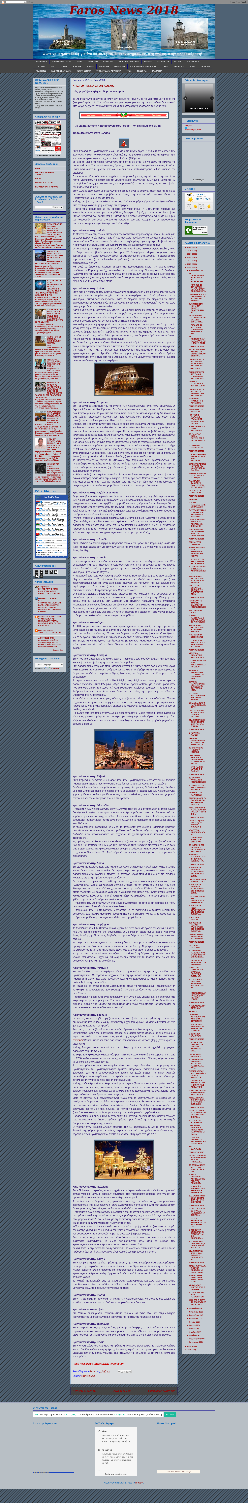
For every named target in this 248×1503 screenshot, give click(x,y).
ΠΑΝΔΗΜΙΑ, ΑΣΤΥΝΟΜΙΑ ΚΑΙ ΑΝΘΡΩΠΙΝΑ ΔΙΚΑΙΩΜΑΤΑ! (197, 1018)
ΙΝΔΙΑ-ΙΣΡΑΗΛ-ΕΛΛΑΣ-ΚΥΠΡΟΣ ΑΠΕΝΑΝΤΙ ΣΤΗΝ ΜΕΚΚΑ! (54, 363)
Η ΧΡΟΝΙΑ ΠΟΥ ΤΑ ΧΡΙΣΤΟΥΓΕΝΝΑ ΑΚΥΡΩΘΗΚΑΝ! (196, 561)
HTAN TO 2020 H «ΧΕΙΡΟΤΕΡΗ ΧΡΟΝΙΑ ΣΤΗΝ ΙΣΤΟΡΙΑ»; (196, 1279)
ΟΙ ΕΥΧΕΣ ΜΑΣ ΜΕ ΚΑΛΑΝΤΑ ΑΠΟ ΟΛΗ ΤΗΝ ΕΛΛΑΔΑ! (196, 713)
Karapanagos (43, 587)
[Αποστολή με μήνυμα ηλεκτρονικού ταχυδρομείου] (119, 1371)
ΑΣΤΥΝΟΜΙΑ (93, 62)
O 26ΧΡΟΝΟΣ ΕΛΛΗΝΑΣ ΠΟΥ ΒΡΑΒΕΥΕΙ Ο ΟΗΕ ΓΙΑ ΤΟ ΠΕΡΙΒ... (197, 1140)
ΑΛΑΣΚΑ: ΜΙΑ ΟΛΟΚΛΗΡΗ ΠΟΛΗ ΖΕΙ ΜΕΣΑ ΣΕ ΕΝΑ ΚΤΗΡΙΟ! (197, 484)
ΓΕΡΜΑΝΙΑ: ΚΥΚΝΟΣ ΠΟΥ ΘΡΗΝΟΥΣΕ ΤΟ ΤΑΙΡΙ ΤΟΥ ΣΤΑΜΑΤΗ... (197, 297)
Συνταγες (170, 1471)
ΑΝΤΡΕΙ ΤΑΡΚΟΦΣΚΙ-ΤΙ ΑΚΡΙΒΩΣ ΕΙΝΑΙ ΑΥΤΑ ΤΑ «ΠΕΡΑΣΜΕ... (197, 1159)
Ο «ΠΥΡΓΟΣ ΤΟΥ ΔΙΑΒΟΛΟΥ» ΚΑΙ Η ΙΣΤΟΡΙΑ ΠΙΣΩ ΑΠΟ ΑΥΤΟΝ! (197, 1084)
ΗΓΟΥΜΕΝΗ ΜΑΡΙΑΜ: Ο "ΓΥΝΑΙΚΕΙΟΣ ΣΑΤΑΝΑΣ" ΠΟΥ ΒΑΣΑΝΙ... (196, 419)
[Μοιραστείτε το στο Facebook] (127, 1371)
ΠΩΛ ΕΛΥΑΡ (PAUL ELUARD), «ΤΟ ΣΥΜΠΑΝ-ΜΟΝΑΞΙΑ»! (196, 824)
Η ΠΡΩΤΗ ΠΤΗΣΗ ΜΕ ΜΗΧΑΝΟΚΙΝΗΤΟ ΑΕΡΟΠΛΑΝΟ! (197, 1092)
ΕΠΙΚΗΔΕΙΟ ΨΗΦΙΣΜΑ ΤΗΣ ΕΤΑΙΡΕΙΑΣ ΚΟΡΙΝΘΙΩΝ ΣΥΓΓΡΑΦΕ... (196, 972)
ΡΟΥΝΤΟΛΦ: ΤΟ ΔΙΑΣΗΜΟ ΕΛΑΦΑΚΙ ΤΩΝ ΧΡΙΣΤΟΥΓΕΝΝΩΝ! (197, 604)
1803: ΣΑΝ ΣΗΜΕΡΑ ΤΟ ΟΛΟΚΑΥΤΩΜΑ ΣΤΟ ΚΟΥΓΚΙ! (197, 1302)
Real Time (50, 557)
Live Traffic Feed (51, 497)
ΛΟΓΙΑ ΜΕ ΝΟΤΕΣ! (196, 346)
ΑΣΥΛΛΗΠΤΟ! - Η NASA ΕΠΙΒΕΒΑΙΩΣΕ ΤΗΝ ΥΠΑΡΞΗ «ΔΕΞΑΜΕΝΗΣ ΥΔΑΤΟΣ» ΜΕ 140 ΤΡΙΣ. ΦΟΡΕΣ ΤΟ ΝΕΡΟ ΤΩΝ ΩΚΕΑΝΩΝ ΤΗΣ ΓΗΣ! (49, 288)
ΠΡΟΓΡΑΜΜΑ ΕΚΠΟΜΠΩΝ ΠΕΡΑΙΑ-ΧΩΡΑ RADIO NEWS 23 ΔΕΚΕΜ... (197, 759)
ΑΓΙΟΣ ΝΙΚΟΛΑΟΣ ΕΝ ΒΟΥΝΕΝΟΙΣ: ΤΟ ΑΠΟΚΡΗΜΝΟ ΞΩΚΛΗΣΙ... (197, 801)
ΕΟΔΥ (37, 169)
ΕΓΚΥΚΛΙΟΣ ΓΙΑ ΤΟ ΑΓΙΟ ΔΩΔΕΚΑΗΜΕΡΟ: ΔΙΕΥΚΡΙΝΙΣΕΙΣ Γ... (197, 899)
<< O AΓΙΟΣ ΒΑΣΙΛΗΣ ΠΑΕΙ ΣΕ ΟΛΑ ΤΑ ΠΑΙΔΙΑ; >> (197, 476)
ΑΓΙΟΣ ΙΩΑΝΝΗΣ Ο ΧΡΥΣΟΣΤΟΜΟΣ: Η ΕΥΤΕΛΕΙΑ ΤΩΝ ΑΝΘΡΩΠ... (197, 579)
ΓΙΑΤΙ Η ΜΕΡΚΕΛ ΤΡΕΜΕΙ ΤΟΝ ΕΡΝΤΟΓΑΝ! (195, 840)
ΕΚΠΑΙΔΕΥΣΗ (163, 62)
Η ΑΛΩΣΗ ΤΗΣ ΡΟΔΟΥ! (194, 918)
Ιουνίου (192, 1325)
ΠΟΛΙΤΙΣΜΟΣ (41, 71)
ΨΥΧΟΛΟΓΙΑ (157, 71)
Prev (185, 98)
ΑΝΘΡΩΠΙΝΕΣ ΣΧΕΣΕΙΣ (61, 62)
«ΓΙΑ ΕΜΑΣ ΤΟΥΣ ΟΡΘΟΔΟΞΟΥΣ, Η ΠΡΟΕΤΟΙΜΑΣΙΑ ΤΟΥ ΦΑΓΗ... (197, 1245)
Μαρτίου (192, 1335)
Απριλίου (193, 1332)
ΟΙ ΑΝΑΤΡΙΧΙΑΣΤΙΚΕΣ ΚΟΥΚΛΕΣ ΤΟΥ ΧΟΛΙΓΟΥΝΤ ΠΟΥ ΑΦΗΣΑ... (197, 467)
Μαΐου (191, 1329)
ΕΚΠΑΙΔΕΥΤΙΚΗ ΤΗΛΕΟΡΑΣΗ (47, 187)
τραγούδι (78, 1040)
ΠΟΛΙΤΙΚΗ (206, 66)
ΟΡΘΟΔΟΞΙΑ (119, 66)
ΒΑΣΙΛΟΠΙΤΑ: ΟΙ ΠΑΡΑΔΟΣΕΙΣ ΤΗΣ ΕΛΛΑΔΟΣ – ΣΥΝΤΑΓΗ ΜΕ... (197, 319)
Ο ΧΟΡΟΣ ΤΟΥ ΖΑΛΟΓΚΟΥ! (195, 1035)
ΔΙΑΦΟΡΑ (148, 62)
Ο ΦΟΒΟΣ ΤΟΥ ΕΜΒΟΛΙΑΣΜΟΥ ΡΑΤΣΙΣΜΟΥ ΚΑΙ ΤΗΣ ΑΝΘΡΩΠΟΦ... (196, 1234)
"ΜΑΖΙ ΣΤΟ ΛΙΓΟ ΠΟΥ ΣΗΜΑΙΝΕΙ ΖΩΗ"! (197, 880)
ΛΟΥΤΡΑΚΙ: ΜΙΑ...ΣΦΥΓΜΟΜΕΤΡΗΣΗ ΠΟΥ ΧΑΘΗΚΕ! (197, 697)
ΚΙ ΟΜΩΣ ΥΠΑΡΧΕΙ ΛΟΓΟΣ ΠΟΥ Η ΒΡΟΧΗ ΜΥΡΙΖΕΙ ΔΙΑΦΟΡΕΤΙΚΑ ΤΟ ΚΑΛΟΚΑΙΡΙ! (50, 591)
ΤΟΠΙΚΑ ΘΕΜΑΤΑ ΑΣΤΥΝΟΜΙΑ (108, 71)
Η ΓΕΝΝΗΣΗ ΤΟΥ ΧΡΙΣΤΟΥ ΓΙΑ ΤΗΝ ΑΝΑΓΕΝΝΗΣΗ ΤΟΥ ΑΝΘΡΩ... (197, 643)
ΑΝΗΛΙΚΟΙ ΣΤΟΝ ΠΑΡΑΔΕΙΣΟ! (195, 794)
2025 (189, 251)
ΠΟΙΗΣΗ (193, 66)
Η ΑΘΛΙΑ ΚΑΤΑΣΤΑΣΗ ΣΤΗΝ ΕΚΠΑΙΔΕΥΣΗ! (197, 505)
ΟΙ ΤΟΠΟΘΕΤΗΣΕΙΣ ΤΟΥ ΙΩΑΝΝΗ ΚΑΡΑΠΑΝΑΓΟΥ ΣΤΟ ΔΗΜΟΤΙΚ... (197, 362)
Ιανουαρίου (193, 1342)
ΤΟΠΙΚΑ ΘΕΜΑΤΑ (84, 71)
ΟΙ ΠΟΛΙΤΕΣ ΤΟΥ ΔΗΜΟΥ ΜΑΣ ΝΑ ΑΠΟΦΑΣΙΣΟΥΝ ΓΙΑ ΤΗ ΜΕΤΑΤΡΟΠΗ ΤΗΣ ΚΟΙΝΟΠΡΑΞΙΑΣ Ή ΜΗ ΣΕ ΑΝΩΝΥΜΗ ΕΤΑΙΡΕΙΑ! (49, 257)
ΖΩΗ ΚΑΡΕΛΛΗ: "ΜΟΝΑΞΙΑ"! (195, 543)
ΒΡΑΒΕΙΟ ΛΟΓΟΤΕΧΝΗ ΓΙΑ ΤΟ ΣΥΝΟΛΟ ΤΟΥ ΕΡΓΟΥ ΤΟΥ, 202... (197, 741)
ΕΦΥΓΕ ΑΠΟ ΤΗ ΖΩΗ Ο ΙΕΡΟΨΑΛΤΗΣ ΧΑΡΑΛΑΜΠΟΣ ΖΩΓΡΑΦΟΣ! (197, 513)
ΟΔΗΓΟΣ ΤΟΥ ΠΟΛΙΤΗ (44, 183)
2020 (189, 268)
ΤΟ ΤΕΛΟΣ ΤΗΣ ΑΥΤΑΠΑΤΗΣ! (195, 1121)
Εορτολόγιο (198, 180)
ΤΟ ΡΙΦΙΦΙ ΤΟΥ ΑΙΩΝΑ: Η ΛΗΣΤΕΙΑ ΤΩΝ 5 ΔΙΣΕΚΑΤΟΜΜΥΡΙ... (197, 438)
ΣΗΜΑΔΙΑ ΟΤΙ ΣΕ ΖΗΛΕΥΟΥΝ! (196, 411)
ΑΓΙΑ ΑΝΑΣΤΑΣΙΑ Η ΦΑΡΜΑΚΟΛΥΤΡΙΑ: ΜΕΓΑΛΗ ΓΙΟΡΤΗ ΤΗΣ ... (197, 811)
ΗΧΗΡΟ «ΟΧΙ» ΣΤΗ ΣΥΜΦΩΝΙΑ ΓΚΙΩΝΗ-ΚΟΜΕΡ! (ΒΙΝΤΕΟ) (54, 340)
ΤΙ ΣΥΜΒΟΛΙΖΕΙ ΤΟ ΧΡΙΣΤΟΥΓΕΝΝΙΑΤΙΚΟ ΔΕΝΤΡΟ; (197, 787)
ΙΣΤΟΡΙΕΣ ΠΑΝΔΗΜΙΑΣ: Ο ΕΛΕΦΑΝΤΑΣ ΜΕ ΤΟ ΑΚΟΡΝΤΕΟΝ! (197, 619)
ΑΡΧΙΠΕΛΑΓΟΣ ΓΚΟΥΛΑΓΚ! (195, 492)
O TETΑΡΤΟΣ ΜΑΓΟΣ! (194, 734)
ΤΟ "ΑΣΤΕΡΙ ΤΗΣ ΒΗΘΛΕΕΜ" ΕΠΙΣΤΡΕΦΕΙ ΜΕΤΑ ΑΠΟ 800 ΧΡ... (196, 983)
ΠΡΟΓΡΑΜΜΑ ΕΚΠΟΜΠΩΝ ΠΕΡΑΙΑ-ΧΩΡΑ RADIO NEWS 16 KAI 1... (197, 1130)
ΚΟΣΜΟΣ (90, 66)
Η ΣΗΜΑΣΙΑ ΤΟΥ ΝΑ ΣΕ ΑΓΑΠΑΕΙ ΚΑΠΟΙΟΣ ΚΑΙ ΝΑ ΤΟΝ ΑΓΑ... (197, 1212)
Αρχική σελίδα (122, 1390)
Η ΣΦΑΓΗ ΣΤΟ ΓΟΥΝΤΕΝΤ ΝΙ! (196, 447)
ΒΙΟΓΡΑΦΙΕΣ (108, 62)
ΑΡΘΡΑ (79, 62)
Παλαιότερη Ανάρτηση (161, 1390)
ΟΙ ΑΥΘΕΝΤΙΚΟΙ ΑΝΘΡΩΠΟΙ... (195, 1055)
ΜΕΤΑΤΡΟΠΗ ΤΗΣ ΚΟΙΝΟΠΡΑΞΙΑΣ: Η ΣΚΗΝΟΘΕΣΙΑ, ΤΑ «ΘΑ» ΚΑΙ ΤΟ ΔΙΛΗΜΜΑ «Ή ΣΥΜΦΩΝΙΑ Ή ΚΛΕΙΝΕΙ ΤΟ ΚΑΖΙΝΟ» (48, 418)
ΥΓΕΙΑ (128, 71)
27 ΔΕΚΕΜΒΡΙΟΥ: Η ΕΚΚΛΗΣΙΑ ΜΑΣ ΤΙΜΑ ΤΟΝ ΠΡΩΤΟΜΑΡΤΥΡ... (197, 532)
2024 (189, 254)
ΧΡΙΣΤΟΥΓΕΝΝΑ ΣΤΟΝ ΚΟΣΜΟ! (196, 636)
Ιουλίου (192, 1322)
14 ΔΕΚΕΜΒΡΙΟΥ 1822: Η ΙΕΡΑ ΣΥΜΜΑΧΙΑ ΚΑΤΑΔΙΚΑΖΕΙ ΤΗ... (196, 1255)
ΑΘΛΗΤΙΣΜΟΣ (41, 62)
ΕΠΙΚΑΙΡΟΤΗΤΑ (193, 62)
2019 (189, 1346)
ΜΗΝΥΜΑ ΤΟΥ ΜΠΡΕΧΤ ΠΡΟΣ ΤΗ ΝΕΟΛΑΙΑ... (197, 1287)
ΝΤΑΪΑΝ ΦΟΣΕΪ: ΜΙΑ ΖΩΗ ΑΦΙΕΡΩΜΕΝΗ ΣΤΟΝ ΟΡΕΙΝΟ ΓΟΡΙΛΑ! (197, 552)
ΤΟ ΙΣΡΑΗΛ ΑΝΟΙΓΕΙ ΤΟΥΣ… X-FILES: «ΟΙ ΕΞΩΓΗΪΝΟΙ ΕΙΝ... (197, 1168)
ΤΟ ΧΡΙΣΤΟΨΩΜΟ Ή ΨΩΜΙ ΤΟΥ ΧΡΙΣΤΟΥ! (197, 750)
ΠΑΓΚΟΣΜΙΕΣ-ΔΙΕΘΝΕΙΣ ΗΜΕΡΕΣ (143, 66)
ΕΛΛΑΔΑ (177, 62)
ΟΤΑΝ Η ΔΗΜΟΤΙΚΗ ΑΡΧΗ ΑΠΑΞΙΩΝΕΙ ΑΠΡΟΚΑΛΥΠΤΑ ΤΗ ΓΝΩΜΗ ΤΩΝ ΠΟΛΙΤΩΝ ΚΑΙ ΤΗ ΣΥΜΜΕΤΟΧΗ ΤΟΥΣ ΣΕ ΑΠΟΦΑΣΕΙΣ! (49, 316)
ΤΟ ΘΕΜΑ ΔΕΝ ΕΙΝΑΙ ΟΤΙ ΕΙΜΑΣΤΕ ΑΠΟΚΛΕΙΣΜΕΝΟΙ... (197, 570)
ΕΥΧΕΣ (53, 66)
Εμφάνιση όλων (58, 650)
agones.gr (170, 1414)
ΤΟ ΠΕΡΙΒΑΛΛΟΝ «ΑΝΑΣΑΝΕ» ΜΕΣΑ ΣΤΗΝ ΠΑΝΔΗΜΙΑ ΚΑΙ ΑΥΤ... (196, 1064)
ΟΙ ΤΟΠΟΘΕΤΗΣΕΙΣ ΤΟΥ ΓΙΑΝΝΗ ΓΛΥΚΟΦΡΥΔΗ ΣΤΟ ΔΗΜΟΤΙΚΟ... (197, 375)
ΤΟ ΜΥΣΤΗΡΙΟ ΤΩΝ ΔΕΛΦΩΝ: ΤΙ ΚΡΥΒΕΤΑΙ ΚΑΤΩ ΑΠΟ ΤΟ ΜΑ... (197, 848)
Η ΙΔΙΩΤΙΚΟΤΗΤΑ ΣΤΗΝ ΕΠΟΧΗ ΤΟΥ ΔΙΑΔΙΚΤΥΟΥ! (197, 962)
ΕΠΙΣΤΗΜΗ (40, 66)
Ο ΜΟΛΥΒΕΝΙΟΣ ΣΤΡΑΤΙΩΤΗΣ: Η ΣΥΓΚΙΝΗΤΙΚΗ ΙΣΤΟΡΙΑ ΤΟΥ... (196, 1027)
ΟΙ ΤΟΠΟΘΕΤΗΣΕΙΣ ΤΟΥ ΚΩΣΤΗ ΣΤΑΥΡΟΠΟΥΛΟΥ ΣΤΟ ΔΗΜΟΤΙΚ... (197, 392)
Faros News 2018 (59, 504)
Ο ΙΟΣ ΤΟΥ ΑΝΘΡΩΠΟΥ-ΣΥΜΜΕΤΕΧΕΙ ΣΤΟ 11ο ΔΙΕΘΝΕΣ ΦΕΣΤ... (197, 1222)
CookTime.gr (186, 1471)
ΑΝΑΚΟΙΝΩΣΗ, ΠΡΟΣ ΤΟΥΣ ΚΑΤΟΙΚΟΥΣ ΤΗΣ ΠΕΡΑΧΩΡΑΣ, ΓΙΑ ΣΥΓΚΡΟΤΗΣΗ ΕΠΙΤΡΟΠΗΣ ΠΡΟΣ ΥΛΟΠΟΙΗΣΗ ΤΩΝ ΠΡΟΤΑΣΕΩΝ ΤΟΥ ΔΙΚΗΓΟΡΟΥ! (48, 390)
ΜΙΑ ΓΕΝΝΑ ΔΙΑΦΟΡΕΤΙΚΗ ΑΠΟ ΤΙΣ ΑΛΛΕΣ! (197, 655)
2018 (189, 1350)
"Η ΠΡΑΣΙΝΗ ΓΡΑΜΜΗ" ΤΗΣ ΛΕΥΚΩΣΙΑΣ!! (196, 401)
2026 (189, 247)
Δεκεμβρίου (194, 270)
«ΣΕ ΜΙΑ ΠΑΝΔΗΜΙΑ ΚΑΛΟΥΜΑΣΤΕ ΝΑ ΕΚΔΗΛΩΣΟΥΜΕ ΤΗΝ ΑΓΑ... (197, 1114)
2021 (189, 264)
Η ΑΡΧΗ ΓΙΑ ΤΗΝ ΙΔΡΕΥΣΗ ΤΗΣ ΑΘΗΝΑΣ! (196, 769)
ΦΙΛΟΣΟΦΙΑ (142, 71)
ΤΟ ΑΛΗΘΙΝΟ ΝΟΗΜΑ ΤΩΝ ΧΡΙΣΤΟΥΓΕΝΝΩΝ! (197, 780)
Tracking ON (59, 557)
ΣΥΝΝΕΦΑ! (193, 499)
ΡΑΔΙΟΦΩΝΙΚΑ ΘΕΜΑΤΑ (61, 71)
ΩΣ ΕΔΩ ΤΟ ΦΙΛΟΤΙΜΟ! (194, 946)
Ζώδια (107, 1474)
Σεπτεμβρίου (194, 1315)
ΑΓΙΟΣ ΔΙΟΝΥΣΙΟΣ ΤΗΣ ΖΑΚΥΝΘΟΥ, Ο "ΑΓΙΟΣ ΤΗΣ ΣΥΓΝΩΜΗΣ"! (197, 1101)
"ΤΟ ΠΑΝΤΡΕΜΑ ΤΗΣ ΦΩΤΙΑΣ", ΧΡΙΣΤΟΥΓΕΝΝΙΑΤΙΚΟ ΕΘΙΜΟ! (197, 664)
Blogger (139, 1482)
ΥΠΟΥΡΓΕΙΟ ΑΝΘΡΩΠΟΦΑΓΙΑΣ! (197, 832)
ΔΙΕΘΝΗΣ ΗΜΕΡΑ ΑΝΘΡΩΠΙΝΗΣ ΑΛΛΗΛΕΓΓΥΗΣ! (196, 937)
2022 (189, 261)
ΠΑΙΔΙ (165, 66)
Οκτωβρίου (193, 1312)
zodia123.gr (122, 1474)
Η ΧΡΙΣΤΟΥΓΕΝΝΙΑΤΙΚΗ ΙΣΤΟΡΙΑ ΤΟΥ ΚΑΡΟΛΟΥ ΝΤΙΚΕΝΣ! (197, 995)
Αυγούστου (194, 1319)
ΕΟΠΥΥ (38, 179)
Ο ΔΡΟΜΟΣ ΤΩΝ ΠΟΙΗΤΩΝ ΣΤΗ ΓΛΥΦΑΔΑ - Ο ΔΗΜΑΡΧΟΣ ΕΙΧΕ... (196, 1047)
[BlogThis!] (122, 1371)
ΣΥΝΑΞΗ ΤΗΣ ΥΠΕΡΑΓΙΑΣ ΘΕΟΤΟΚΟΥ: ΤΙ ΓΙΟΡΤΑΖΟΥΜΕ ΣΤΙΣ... (196, 590)
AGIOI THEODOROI (46, 638)
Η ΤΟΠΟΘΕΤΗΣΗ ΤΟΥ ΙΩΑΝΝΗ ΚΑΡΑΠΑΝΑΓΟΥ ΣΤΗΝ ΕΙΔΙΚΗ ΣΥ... (197, 288)
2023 (189, 257)
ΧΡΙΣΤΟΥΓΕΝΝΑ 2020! (195, 611)
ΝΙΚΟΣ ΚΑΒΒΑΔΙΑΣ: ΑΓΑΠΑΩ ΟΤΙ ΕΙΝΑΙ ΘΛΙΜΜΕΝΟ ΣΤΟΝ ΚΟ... (197, 353)
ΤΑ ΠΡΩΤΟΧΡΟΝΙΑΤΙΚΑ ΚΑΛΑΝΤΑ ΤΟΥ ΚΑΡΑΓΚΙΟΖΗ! (197, 277)
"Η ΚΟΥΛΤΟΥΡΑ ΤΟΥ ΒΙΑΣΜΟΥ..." (197, 1007)
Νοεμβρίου (193, 1308)
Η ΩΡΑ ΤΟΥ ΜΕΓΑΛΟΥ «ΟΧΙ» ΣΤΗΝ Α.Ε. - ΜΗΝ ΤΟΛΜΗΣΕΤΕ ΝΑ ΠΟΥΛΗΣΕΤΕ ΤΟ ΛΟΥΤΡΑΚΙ (54, 444)
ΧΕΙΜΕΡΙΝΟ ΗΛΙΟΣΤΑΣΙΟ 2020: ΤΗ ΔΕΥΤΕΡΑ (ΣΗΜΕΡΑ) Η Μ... (197, 858)
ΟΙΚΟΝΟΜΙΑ (104, 66)
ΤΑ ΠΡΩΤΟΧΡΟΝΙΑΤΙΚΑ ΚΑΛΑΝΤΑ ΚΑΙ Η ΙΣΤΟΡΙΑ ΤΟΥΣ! (197, 340)
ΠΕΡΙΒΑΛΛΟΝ (178, 66)
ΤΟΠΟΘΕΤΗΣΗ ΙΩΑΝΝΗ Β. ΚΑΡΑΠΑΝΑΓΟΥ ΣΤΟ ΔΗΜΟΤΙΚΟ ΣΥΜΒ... (197, 872)
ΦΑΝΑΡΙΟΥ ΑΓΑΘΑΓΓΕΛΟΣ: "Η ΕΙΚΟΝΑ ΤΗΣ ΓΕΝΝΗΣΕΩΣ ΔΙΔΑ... (196, 674)
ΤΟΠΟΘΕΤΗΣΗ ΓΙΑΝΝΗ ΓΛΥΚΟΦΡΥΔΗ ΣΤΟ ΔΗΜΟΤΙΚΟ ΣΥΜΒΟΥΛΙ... (196, 927)
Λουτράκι (188, 126)
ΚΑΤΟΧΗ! (193, 1011)
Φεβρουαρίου (194, 1339)
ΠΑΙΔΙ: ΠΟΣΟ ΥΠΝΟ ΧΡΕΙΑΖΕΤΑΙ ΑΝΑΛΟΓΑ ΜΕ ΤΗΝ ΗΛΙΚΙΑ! (197, 523)
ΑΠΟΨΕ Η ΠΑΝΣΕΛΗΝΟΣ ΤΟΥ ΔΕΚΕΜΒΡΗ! (197, 384)
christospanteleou (45, 631)
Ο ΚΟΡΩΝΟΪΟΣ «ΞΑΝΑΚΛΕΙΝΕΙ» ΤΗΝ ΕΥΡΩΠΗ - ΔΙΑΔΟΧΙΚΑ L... (197, 1189)
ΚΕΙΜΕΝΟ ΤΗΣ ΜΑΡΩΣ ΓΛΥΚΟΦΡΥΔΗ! (53, 466)
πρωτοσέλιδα (44, 155)
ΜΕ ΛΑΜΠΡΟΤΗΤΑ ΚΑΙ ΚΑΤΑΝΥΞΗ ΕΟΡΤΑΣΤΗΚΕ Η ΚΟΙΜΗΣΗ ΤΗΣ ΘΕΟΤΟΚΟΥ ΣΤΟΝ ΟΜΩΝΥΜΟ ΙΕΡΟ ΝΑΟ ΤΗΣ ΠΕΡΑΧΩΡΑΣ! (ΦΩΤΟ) (48, 230)
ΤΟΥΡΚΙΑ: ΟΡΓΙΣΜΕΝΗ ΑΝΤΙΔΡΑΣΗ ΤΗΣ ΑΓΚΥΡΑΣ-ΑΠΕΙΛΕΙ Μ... (197, 1179)
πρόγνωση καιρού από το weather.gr (199, 211)
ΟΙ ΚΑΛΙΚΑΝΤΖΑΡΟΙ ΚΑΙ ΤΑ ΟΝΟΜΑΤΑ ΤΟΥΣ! (197, 705)
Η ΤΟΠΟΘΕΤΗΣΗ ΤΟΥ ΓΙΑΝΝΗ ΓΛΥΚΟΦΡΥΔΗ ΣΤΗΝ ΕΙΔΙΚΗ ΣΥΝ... (196, 329)
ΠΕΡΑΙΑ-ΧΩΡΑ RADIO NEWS (50, 617)
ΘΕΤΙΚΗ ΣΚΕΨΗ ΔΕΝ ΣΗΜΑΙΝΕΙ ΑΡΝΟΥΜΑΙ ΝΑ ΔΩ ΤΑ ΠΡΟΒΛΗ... (197, 1269)
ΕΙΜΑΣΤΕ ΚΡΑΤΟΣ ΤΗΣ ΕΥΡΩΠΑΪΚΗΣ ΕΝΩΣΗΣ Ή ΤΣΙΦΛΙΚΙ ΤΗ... (197, 1074)
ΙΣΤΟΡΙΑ (64, 66)
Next (212, 98)
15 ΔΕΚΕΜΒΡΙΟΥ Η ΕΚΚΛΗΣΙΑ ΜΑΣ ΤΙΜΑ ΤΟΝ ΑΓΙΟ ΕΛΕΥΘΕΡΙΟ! (197, 1199)
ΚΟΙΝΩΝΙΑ (77, 66)
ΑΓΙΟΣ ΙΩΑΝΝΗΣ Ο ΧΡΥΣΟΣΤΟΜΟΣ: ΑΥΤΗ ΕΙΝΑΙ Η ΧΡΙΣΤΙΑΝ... (196, 628)
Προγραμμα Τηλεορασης (41, 1472)
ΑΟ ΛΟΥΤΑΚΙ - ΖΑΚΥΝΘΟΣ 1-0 (49, 633)
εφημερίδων (56, 155)
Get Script (42, 557)
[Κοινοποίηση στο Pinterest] (130, 1371)
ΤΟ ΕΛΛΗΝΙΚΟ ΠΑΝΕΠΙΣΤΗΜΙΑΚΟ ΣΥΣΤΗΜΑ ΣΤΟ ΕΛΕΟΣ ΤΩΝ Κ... (197, 954)
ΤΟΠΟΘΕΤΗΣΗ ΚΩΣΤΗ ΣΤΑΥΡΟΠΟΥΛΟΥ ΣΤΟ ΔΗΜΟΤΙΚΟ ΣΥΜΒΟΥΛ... (197, 910)
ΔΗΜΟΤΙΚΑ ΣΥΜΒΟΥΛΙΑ (129, 62)
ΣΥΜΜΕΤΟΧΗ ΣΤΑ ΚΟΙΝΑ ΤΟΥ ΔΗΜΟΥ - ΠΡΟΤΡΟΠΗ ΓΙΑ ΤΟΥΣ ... (196, 308)
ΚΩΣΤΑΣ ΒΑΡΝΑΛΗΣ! (195, 1148)
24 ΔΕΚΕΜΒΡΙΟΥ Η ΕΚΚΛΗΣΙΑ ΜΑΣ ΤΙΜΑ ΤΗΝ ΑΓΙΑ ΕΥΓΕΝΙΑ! (197, 723)
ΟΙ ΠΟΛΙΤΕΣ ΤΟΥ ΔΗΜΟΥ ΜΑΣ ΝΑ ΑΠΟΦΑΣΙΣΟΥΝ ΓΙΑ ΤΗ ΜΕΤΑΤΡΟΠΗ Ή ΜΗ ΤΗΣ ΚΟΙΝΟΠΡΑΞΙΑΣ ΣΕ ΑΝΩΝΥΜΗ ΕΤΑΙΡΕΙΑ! (49, 607)
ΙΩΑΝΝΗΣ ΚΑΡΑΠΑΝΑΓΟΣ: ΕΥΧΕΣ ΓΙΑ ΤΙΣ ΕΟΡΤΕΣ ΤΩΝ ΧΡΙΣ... (197, 686)
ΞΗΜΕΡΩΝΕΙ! (194, 369)
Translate (55, 668)
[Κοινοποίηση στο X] (124, 1371)
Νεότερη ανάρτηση (84, 1390)
